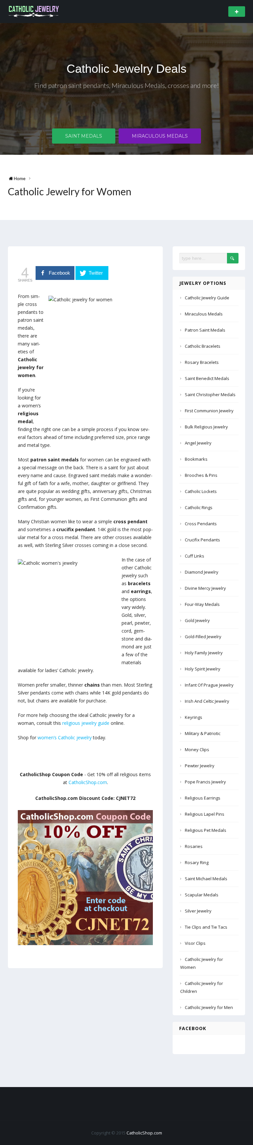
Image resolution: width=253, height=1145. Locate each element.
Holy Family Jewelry (204, 653)
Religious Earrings (202, 798)
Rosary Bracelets (202, 362)
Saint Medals (83, 136)
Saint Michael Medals (206, 879)
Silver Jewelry (198, 911)
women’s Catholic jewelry (65, 737)
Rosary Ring (197, 862)
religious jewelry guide (85, 723)
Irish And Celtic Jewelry (207, 701)
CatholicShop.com (88, 782)
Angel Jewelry (198, 443)
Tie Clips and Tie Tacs (206, 927)
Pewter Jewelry (199, 766)
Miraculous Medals (160, 136)
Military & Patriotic (202, 733)
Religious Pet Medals (205, 830)
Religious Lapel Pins (204, 814)
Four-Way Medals (202, 604)
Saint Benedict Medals (207, 378)
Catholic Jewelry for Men (209, 1007)
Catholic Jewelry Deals (126, 68)
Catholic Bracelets (202, 346)
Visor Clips (195, 943)
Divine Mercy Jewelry (205, 588)
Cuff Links (194, 556)
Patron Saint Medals (205, 330)
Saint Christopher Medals (210, 394)
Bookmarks (196, 459)
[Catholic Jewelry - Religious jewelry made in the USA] (33, 11)
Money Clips (197, 749)
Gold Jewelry (197, 620)
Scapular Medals (201, 895)
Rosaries (194, 846)
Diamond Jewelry (201, 572)
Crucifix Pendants (202, 540)
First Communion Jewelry (209, 411)
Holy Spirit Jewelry (202, 669)
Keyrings (193, 717)
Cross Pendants (201, 524)
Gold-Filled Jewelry (203, 637)
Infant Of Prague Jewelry (209, 685)
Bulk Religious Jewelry (206, 427)
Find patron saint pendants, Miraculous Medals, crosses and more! (126, 85)
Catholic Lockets (201, 491)
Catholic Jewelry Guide (207, 298)
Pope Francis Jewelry (205, 782)
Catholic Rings (198, 507)
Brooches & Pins (201, 475)
